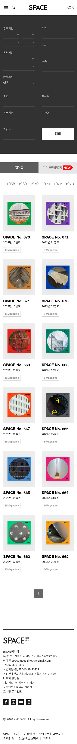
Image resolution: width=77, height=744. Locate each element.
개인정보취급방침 (49, 734)
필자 (44, 45)
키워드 (7, 129)
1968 (7, 184)
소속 (44, 61)
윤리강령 (8, 739)
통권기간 (8, 53)
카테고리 (8, 77)
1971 (43, 184)
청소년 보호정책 (29, 739)
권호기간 (8, 28)
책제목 (45, 96)
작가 (44, 28)
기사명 (45, 113)
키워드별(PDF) (53, 167)
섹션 (5, 96)
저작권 (47, 739)
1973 (66, 184)
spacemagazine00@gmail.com (31, 660)
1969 (19, 184)
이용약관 (29, 734)
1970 (31, 184)
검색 (58, 134)
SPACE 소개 (11, 734)
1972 (54, 184)
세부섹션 (8, 113)
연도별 (19, 167)
